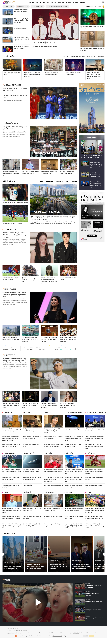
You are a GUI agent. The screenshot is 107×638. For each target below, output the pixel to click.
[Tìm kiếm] (103, 2)
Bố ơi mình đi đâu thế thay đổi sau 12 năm (45, 46)
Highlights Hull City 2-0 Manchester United (15, 202)
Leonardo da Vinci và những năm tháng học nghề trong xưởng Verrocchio (10, 438)
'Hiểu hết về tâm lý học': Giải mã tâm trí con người (91, 216)
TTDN (89, 492)
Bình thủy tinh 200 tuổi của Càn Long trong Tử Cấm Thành (30, 405)
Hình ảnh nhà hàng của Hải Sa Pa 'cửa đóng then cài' (29, 280)
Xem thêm (92, 234)
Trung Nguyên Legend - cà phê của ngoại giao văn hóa (98, 230)
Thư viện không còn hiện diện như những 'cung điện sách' (11, 173)
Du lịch (69, 492)
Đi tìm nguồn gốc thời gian (73, 429)
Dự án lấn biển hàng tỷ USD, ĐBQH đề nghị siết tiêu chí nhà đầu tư (68, 339)
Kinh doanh (46, 2)
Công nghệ (61, 2)
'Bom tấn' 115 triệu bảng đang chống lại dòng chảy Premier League (94, 471)
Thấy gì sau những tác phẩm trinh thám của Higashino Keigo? (52, 430)
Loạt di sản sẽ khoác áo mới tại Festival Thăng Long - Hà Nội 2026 (74, 471)
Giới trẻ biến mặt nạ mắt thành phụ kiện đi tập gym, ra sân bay (68, 405)
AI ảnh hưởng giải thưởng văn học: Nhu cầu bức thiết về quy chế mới (94, 438)
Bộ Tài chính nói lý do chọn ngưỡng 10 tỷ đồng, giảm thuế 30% (49, 339)
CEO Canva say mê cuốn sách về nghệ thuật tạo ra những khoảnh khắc (14, 295)
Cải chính (82, 2)
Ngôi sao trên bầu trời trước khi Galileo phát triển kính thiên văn (32, 74)
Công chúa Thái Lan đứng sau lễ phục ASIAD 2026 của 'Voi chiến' (49, 405)
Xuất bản (31, 2)
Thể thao (91, 453)
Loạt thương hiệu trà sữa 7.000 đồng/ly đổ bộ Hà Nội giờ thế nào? (74, 526)
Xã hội (6, 492)
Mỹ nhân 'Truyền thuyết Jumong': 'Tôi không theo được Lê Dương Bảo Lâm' (14, 235)
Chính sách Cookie (57, 636)
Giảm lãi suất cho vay (23, 6)
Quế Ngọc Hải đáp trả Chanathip (53, 485)
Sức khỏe (49, 492)
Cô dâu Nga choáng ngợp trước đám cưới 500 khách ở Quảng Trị (53, 471)
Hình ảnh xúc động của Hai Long (13, 100)
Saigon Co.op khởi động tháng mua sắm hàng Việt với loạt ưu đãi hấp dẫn (94, 510)
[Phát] (38, 602)
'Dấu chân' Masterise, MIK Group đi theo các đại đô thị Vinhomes (30, 339)
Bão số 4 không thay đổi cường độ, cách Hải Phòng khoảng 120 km (11, 526)
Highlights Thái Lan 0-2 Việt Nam (12, 223)
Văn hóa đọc (11, 123)
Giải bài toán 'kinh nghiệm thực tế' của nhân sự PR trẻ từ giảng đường (94, 526)
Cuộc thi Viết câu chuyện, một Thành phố (58, 6)
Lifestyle (75, 2)
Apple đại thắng (27, 485)
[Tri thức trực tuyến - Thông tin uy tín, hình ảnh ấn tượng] (10, 2)
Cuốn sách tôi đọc (74, 413)
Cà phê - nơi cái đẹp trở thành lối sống (86, 229)
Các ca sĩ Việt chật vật (44, 42)
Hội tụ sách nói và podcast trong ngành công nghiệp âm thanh (94, 446)
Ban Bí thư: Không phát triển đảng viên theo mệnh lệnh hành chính (11, 510)
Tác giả (48, 413)
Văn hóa (53, 2)
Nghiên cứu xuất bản (96, 413)
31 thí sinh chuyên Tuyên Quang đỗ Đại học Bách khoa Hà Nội (21, 20)
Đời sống (68, 2)
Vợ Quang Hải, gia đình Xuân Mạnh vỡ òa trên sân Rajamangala (53, 479)
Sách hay (38, 2)
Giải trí (27, 492)
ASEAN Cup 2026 (9, 6)
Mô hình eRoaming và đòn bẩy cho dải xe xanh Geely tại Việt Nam (94, 518)
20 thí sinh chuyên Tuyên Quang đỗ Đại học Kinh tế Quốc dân (21, 39)
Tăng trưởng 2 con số (38, 6)
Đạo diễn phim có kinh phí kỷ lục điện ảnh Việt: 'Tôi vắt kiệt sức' (73, 479)
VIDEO (7, 580)
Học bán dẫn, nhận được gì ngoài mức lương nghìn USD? (95, 174)
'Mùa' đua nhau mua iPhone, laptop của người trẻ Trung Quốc (11, 405)
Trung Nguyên (82, 192)
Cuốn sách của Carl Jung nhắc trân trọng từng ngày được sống (74, 438)
